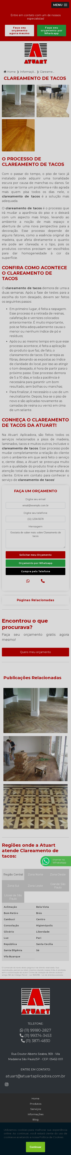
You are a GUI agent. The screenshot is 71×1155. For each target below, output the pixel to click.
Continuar (35, 1147)
